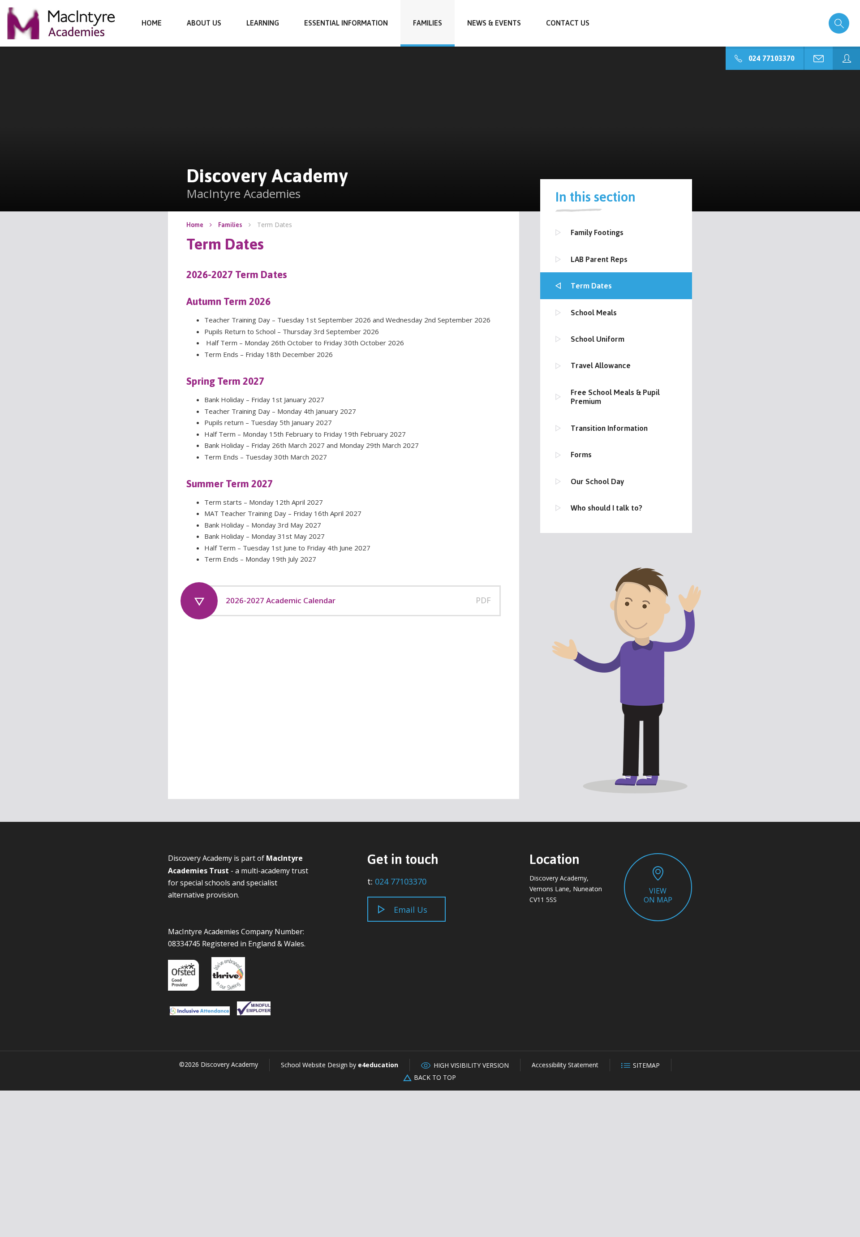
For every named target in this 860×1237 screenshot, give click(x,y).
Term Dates (274, 224)
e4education (378, 1065)
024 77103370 (400, 881)
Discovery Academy (61, 23)
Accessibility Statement (565, 1065)
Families (230, 224)
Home (194, 224)
